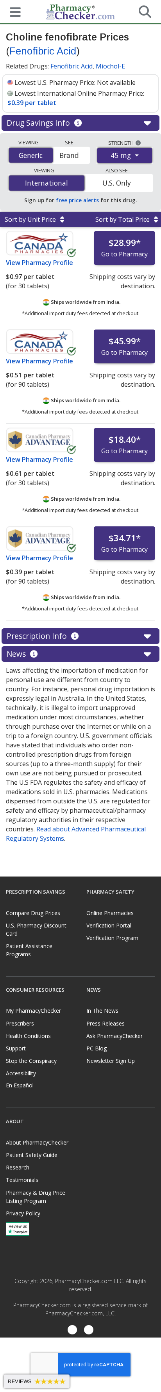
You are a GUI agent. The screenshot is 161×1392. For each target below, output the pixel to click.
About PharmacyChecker (37, 1142)
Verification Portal (108, 925)
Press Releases (105, 1023)
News (17, 654)
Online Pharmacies (110, 913)
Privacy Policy (23, 1213)
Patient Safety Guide (31, 1155)
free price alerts (77, 200)
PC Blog (96, 1048)
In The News (102, 1010)
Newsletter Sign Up (110, 1060)
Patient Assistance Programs (29, 950)
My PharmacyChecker (33, 1010)
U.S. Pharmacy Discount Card (36, 929)
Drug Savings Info (39, 122)
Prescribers (20, 1023)
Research (17, 1167)
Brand (69, 155)
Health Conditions (28, 1036)
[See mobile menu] (12, 11)
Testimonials (22, 1179)
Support (16, 1048)
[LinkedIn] (89, 1331)
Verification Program (112, 937)
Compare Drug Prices (33, 913)
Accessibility (21, 1073)
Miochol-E (110, 66)
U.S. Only (116, 183)
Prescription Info (38, 636)
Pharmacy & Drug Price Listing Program (35, 1196)
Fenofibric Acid (42, 51)
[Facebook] (72, 1331)
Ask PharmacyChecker (114, 1036)
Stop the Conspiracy (31, 1060)
